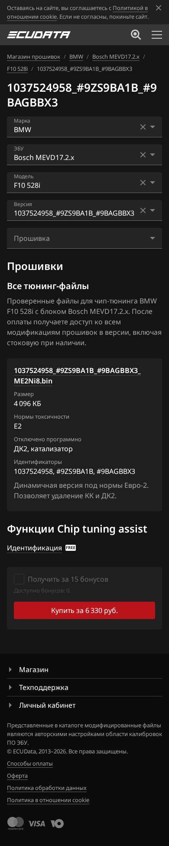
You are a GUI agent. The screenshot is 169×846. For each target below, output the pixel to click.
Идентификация (34, 548)
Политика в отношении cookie (48, 800)
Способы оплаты (30, 763)
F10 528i (17, 69)
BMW (76, 56)
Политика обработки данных (47, 788)
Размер (24, 394)
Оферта (17, 775)
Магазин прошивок (33, 56)
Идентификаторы (38, 462)
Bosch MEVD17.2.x (116, 56)
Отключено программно (47, 439)
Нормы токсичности (41, 416)
